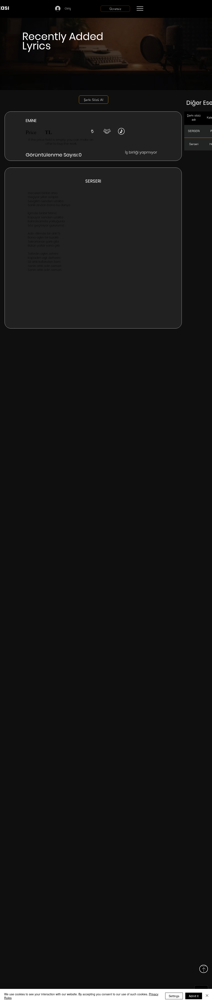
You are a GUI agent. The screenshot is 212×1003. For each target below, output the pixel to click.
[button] (92, 131)
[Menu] (140, 8)
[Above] (203, 969)
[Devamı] (164, 9)
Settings (174, 996)
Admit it (194, 996)
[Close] (207, 996)
